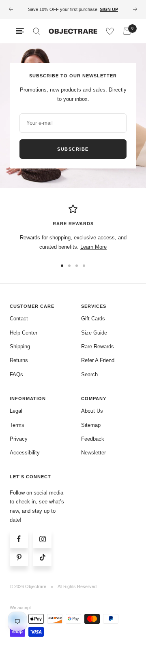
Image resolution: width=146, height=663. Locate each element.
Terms (17, 425)
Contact (19, 319)
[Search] (36, 31)
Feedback (92, 439)
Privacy (19, 439)
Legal (16, 411)
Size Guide (94, 333)
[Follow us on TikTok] (42, 557)
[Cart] (127, 31)
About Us (92, 411)
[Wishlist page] (110, 31)
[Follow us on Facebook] (19, 539)
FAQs (16, 374)
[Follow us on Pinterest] (19, 557)
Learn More (93, 247)
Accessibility (25, 453)
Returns (19, 360)
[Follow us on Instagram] (42, 539)
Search (89, 374)
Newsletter (93, 453)
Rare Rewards (97, 346)
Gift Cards (93, 319)
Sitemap (91, 425)
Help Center (23, 333)
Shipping (20, 346)
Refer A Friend (97, 360)
